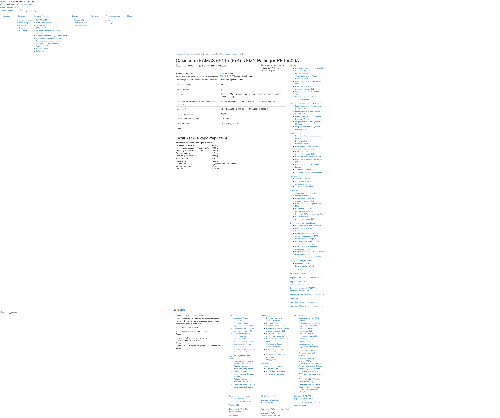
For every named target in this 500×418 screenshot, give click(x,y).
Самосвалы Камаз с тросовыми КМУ (274, 345)
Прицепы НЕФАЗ (302, 263)
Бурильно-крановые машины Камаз (274, 350)
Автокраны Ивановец (304, 186)
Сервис (75, 16)
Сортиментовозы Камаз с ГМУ (308, 156)
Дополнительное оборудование (308, 172)
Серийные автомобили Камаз (49, 38)
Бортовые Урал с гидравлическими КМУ (304, 72)
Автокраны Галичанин (304, 184)
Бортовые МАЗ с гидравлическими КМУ (304, 217)
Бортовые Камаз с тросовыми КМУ (274, 319)
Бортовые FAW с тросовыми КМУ (304, 302)
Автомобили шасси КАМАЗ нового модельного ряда (306, 237)
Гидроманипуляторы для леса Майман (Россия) (308, 122)
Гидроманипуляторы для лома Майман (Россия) (308, 127)
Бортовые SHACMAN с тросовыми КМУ (307, 277)
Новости (22, 25)
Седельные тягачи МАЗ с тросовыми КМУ (306, 194)
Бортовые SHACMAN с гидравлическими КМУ (299, 282)
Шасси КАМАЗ (301, 230)
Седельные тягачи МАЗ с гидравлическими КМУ (306, 199)
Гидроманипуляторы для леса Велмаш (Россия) (308, 107)
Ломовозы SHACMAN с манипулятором (307, 294)
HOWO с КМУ (42, 48)
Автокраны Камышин (304, 178)
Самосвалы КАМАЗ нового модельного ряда (306, 247)
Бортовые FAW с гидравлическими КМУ (307, 306)
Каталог (187, 53)
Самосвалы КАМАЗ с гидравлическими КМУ (224, 53)
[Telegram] (183, 310)
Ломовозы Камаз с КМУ (305, 169)
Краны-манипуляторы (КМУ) (48, 30)
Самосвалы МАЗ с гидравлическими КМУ (304, 209)
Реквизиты (23, 27)
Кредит (110, 22)
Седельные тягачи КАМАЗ (306, 233)
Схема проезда (182, 343)
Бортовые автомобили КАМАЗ (308, 225)
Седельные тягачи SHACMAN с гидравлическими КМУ (303, 289)
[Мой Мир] (181, 310)
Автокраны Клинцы (303, 181)
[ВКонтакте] (175, 310)
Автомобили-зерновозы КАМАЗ (308, 256)
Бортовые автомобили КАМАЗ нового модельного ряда (308, 242)
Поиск (129, 16)
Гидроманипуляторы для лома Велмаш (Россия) (308, 112)
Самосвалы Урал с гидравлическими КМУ (304, 87)
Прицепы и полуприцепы (47, 43)
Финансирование (113, 16)
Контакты (95, 16)
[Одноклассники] (178, 310)
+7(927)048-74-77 (7, 1)
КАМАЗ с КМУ (42, 20)
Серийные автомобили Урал (48, 40)
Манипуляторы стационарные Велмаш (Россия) (308, 117)
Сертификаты (25, 20)
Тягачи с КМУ (42, 46)
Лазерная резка (80, 25)
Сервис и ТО (79, 20)
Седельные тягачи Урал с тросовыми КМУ (306, 98)
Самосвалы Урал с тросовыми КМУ (242, 334)
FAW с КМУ (41, 51)
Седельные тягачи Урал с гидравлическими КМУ (306, 77)
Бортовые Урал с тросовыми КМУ (309, 68)
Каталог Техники (41, 16)
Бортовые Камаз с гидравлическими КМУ (304, 142)
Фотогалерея (24, 22)
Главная (6, 16)
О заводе (21, 16)
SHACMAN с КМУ (43, 22)
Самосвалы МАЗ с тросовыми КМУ (306, 329)
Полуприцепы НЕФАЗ (304, 265)
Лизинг (110, 20)
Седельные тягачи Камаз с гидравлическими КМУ (306, 147)
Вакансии (23, 30)
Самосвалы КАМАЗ (303, 228)
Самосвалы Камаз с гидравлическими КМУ (304, 152)
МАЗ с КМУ (41, 27)
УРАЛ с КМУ (41, 25)
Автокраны (40, 33)
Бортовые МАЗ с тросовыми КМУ (309, 213)
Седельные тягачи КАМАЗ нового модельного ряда (309, 252)
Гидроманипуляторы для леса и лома (52, 35)
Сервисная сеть (80, 22)
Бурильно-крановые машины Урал (242, 345)
